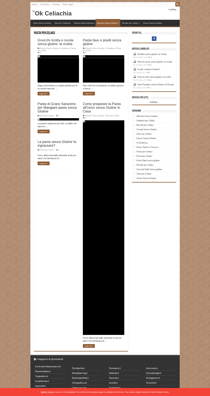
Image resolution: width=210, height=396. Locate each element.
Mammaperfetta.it (80, 378)
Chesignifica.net (79, 383)
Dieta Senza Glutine (42, 23)
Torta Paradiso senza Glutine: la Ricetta (155, 84)
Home (34, 4)
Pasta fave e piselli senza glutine (102, 42)
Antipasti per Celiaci (145, 120)
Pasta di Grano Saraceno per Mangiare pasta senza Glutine (57, 107)
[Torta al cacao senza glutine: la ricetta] (134, 62)
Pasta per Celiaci (47, 116)
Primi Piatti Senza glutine (148, 160)
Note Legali (68, 4)
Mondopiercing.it (79, 373)
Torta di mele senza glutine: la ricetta (154, 77)
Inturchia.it (114, 378)
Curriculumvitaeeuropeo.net (48, 366)
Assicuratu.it (152, 368)
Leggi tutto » (43, 94)
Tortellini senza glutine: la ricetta (151, 54)
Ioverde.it (113, 383)
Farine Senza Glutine (146, 138)
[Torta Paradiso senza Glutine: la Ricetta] (134, 84)
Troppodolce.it (41, 376)
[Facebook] (154, 38)
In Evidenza (65, 48)
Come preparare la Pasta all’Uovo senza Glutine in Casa (102, 107)
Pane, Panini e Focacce (147, 147)
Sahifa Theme (47, 392)
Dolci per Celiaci (144, 134)
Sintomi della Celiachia (84, 23)
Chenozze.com (79, 387)
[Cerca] (177, 4)
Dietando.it (114, 373)
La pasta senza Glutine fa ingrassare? (57, 143)
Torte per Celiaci (143, 174)
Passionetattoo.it (42, 371)
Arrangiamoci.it (153, 378)
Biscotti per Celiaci (145, 125)
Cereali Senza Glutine (146, 129)
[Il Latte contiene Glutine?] (134, 69)
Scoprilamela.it (42, 381)
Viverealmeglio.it (153, 373)
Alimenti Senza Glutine (107, 23)
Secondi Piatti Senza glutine (149, 169)
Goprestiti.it (40, 386)
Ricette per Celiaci (130, 23)
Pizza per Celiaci (144, 156)
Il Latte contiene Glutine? (148, 69)
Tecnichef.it (151, 383)
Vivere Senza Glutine (152, 23)
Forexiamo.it (115, 368)
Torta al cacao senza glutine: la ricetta (154, 62)
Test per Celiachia (62, 23)
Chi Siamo (45, 4)
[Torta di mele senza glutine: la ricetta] (134, 77)
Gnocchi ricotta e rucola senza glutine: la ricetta (55, 42)
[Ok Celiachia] (52, 12)
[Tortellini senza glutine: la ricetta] (134, 54)
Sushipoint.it (114, 387)
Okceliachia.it (78, 368)
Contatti (56, 4)
